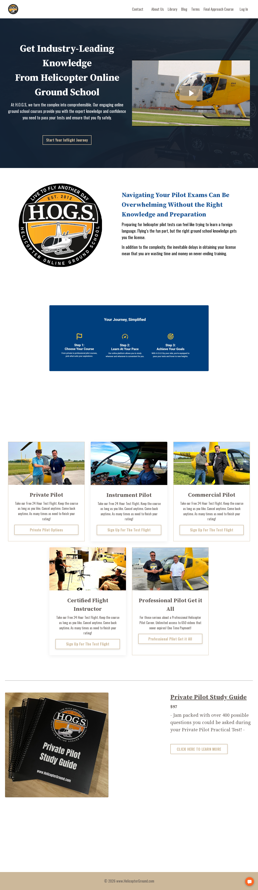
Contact (137, 9)
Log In (244, 9)
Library (172, 9)
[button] (249, 881)
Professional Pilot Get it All (170, 638)
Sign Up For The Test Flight (129, 529)
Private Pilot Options (46, 529)
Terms (195, 9)
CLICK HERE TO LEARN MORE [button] (199, 749)
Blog (184, 9)
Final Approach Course (219, 9)
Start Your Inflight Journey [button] (67, 140)
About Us (157, 9)
